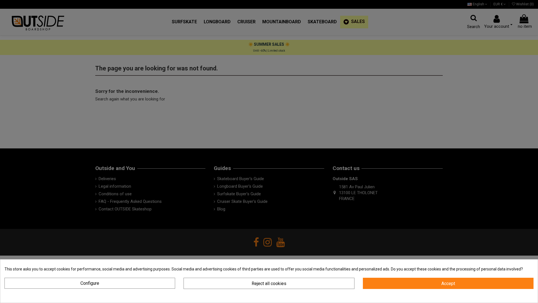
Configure (89, 283)
